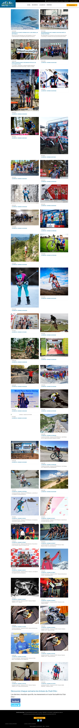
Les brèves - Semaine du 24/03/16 (48, 683)
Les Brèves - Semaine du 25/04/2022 (49, 62)
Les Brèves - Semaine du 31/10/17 (48, 518)
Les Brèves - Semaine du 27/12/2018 (48, 410)
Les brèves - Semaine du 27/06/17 (48, 572)
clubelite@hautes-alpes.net (58, 712)
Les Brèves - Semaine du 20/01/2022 (48, 90)
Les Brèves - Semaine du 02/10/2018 (48, 491)
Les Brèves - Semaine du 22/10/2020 (19, 228)
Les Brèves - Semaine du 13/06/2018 (48, 435)
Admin (44, 726)
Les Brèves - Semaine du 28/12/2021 (19, 138)
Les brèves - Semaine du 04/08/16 (19, 656)
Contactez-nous (72, 5)
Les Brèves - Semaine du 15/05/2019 (19, 386)
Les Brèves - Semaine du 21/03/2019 (48, 386)
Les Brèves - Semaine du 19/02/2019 (19, 410)
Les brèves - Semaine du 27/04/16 (19, 683)
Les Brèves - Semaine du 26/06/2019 (48, 359)
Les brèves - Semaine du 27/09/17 (19, 542)
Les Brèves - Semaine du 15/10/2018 (19, 462)
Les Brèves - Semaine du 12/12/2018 (19, 418)
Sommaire (47, 726)
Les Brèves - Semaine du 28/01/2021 (48, 205)
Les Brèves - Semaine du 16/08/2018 (48, 464)
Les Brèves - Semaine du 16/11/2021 (48, 157)
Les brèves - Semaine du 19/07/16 (48, 653)
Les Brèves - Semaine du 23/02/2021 (19, 206)
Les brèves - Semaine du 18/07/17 (19, 570)
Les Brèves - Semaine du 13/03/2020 (48, 255)
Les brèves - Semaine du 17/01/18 (19, 518)
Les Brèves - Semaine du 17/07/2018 (19, 491)
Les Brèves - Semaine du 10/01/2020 (48, 298)
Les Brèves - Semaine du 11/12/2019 (19, 332)
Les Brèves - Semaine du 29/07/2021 (19, 178)
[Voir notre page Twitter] (38, 720)
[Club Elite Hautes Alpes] (8, 4)
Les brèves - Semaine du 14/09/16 (19, 626)
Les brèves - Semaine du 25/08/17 (48, 543)
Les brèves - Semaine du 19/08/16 (48, 627)
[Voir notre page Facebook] (41, 720)
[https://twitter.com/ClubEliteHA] (15, 704)
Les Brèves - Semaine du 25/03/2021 (48, 181)
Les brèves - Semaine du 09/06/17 (48, 600)
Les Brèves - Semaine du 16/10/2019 (48, 335)
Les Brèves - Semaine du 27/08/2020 (48, 230)
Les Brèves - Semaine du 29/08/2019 (19, 362)
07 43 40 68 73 (49, 712)
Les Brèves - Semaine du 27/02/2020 (19, 310)
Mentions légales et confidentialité (36, 726)
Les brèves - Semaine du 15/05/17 (19, 599)
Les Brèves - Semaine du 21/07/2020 (19, 264)
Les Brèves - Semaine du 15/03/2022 (19, 114)
